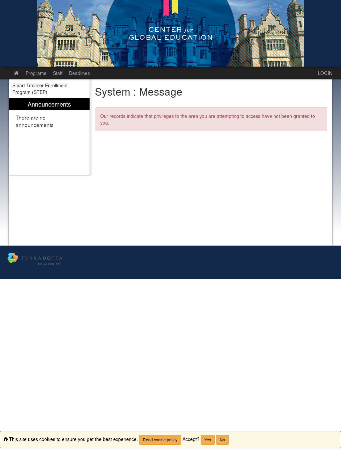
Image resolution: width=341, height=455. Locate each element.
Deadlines (79, 73)
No (222, 439)
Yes (207, 439)
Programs (36, 73)
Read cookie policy (160, 439)
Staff (57, 73)
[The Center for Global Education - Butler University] (170, 33)
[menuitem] (49, 136)
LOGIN (325, 73)
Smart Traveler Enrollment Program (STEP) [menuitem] (40, 88)
